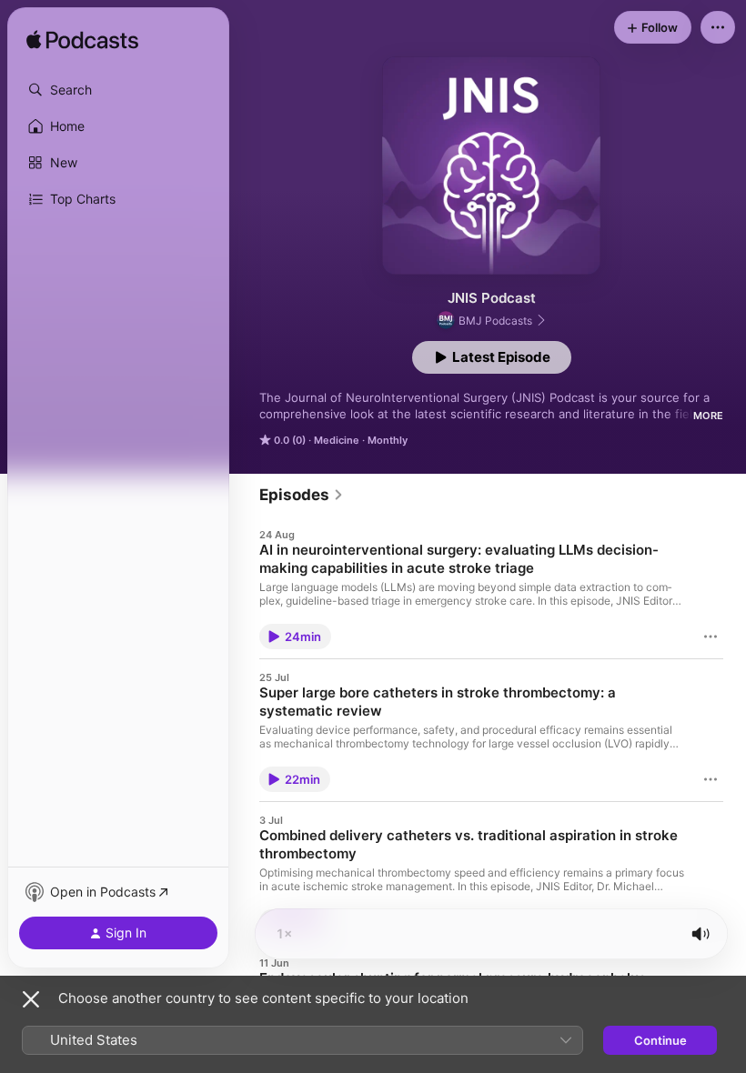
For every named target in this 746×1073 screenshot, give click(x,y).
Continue (660, 1040)
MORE (708, 415)
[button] (118, 90)
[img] (82, 41)
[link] (301, 495)
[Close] (31, 999)
